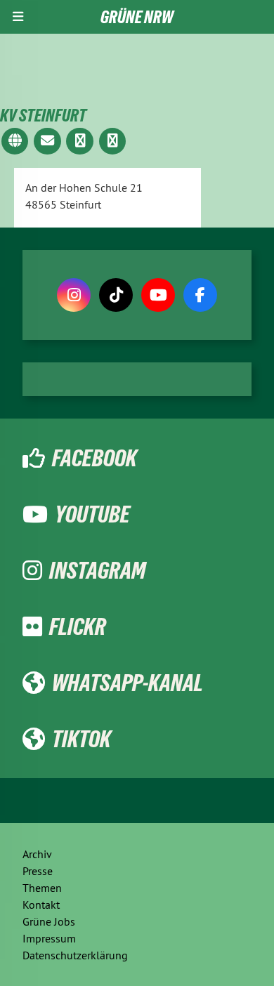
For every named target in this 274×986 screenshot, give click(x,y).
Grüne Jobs (48, 921)
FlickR (77, 626)
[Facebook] (200, 295)
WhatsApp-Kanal (127, 682)
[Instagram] (74, 295)
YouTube (92, 514)
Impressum (49, 938)
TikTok (81, 738)
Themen (42, 888)
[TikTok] (116, 295)
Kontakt (41, 905)
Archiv (37, 854)
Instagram (97, 570)
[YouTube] (158, 295)
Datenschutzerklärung (75, 955)
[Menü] (18, 17)
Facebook (94, 458)
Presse (37, 871)
